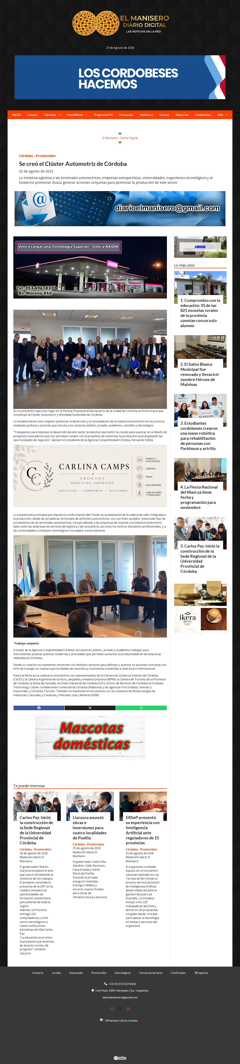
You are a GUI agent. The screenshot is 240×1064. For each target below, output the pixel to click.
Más (220, 114)
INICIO (16, 114)
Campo (164, 114)
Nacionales (76, 972)
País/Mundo (75, 114)
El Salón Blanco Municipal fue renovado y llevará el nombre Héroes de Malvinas (199, 374)
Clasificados (203, 114)
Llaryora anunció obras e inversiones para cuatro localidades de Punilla (90, 827)
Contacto (37, 972)
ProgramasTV (103, 114)
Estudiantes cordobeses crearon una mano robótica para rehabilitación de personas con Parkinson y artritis (199, 436)
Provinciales (98, 972)
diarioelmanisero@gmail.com (120, 997)
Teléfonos (146, 114)
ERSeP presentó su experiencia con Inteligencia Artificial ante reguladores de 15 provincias (143, 830)
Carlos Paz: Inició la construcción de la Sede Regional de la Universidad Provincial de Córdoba (36, 830)
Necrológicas (123, 972)
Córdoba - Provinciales (37, 155)
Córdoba (50, 114)
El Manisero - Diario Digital (120, 138)
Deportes (182, 114)
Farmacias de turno (150, 972)
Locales (33, 114)
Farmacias (126, 114)
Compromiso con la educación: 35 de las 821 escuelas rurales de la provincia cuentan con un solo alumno (200, 313)
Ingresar (203, 972)
